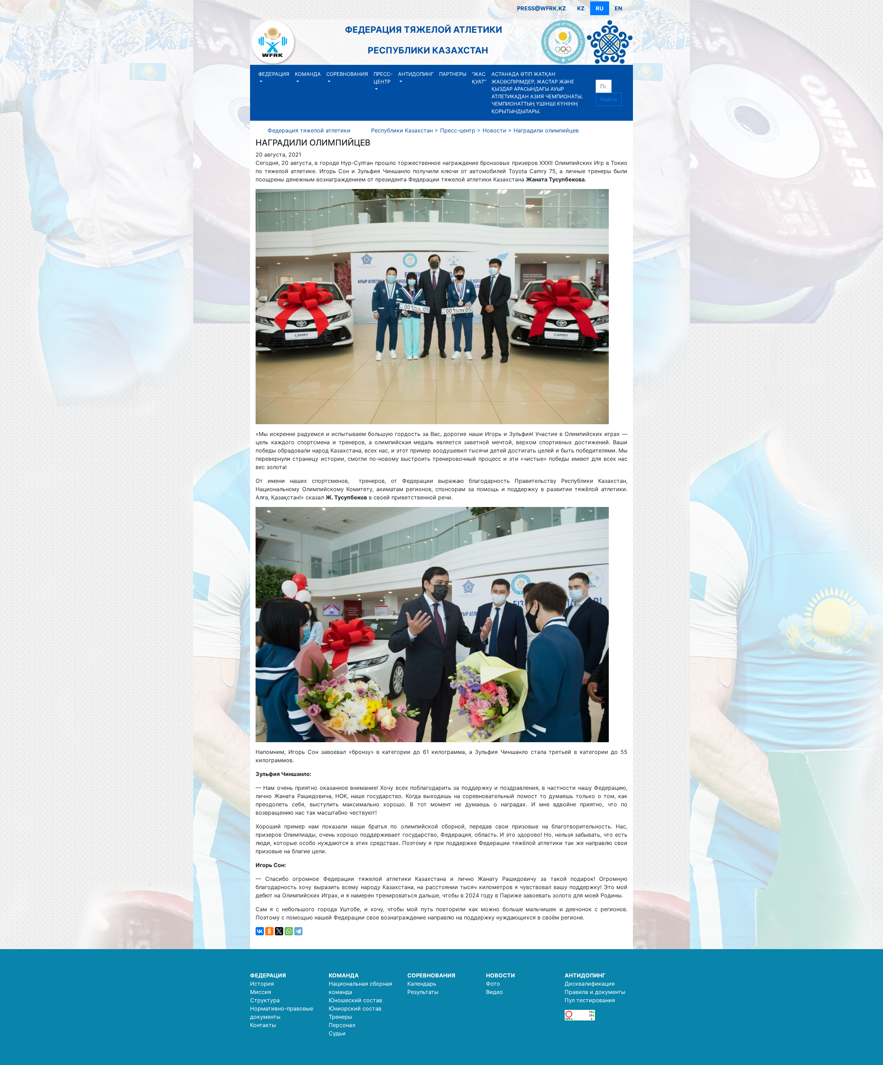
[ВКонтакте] (260, 931)
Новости (500, 975)
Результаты (422, 991)
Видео (494, 991)
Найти (608, 99)
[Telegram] (298, 931)
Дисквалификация (590, 983)
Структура (265, 1000)
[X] (279, 931)
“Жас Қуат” (479, 77)
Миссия (260, 991)
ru (600, 8)
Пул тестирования (590, 1000)
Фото (493, 983)
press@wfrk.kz (541, 8)
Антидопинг (416, 74)
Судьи (337, 1033)
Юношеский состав (355, 1000)
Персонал (342, 1025)
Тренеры (340, 1016)
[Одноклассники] (269, 931)
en (618, 8)
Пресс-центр (383, 77)
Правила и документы (595, 991)
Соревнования (347, 74)
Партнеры (452, 74)
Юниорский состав (355, 1008)
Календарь (421, 983)
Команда (308, 74)
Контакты (263, 1025)
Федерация (273, 74)
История (262, 983)
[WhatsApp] (289, 931)
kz (581, 8)
